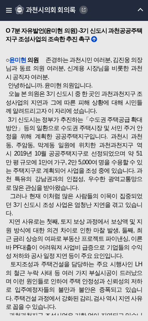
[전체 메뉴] (6, 10)
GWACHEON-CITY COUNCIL (83, 10)
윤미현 (17, 60)
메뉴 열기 (133, 10)
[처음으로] (94, 39)
